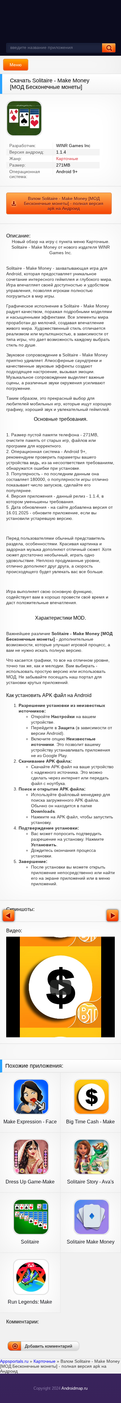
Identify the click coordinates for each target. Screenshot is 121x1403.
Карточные (67, 158)
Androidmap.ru (74, 1388)
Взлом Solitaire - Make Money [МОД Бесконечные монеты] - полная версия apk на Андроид (63, 203)
